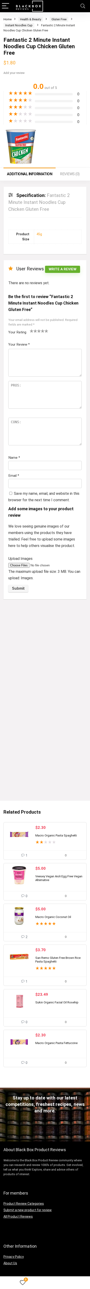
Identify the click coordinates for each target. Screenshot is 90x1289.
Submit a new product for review (27, 1210)
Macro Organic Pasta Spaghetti (56, 835)
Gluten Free (58, 19)
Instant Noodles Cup (19, 25)
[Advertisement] (45, 650)
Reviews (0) (70, 174)
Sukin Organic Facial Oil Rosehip (56, 1002)
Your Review (19, 344)
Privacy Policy (13, 1257)
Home (7, 19)
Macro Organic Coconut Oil (53, 917)
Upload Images (20, 558)
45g (39, 234)
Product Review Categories (23, 1203)
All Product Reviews (18, 1216)
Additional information (29, 174)
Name (14, 458)
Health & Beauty (30, 19)
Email (13, 476)
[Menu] (5, 6)
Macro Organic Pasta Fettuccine (56, 1043)
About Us (10, 1263)
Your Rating (17, 332)
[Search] (82, 6)
